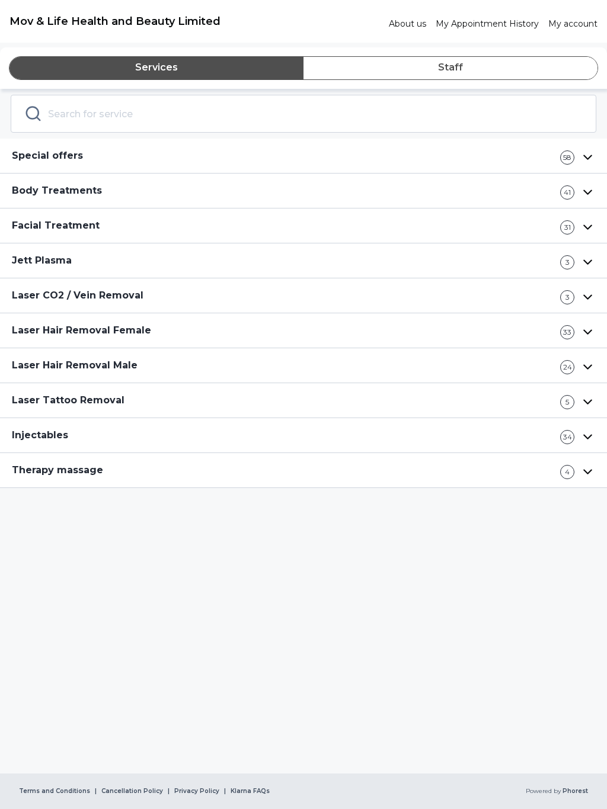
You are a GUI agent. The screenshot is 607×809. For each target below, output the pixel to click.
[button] (303, 156)
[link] (194, 21)
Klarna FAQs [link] (250, 791)
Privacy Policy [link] (196, 791)
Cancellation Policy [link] (132, 791)
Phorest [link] (575, 791)
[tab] (156, 68)
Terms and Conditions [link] (54, 791)
